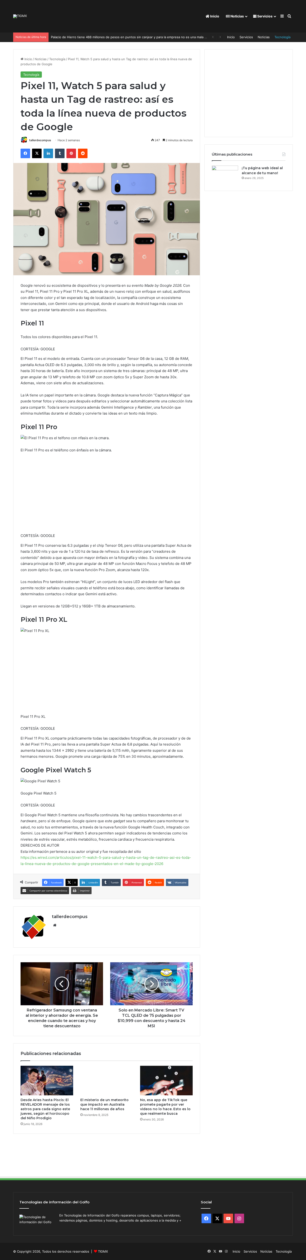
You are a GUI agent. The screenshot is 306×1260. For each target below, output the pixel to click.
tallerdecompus (40, 140)
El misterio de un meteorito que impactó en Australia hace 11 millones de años (104, 1104)
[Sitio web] (55, 925)
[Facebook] (25, 153)
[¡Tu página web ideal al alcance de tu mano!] (225, 175)
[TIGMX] (20, 16)
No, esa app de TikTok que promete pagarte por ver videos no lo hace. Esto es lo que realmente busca (165, 1107)
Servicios (265, 16)
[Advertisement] (107, 495)
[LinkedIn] (48, 153)
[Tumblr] (60, 153)
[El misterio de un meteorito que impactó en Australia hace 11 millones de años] (106, 1080)
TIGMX (103, 1251)
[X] (37, 153)
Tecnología (282, 37)
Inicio (214, 16)
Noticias (237, 16)
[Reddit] (82, 153)
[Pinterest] (71, 153)
